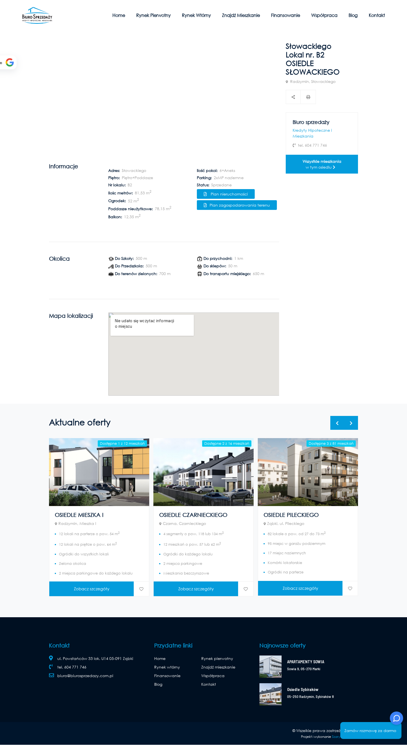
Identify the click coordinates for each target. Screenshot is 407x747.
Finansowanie (285, 15)
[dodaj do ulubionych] (141, 589)
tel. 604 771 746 (71, 667)
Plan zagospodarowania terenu (240, 205)
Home (118, 15)
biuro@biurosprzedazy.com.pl (85, 675)
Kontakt (377, 15)
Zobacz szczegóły (91, 588)
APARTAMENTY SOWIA (305, 661)
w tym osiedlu (322, 164)
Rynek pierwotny (153, 15)
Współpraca (324, 15)
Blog (353, 15)
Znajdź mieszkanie (241, 15)
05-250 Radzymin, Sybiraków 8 (310, 696)
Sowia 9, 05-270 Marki (303, 669)
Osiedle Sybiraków (302, 689)
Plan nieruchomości (229, 194)
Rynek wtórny (196, 15)
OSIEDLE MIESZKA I (79, 515)
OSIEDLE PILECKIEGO (291, 515)
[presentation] (337, 423)
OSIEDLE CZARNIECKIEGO (193, 515)
